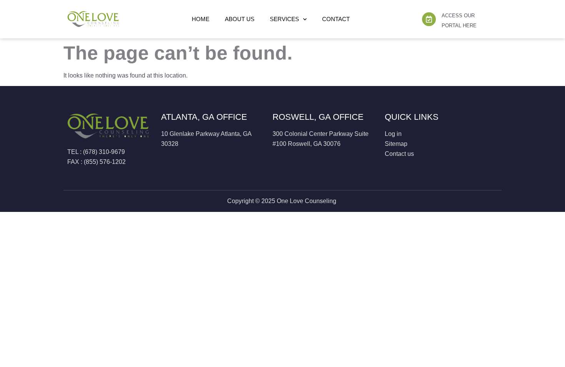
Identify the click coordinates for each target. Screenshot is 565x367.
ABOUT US (239, 19)
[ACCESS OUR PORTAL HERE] (429, 19)
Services (284, 19)
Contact (336, 19)
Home (200, 19)
